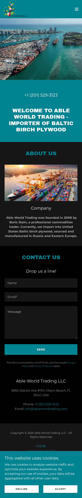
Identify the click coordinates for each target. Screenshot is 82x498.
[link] (15, 9)
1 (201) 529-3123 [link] (42, 95)
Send (41, 349)
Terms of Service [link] (43, 366)
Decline (22, 489)
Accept (60, 489)
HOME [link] (41, 446)
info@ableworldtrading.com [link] (46, 409)
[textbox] (41, 283)
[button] (76, 9)
